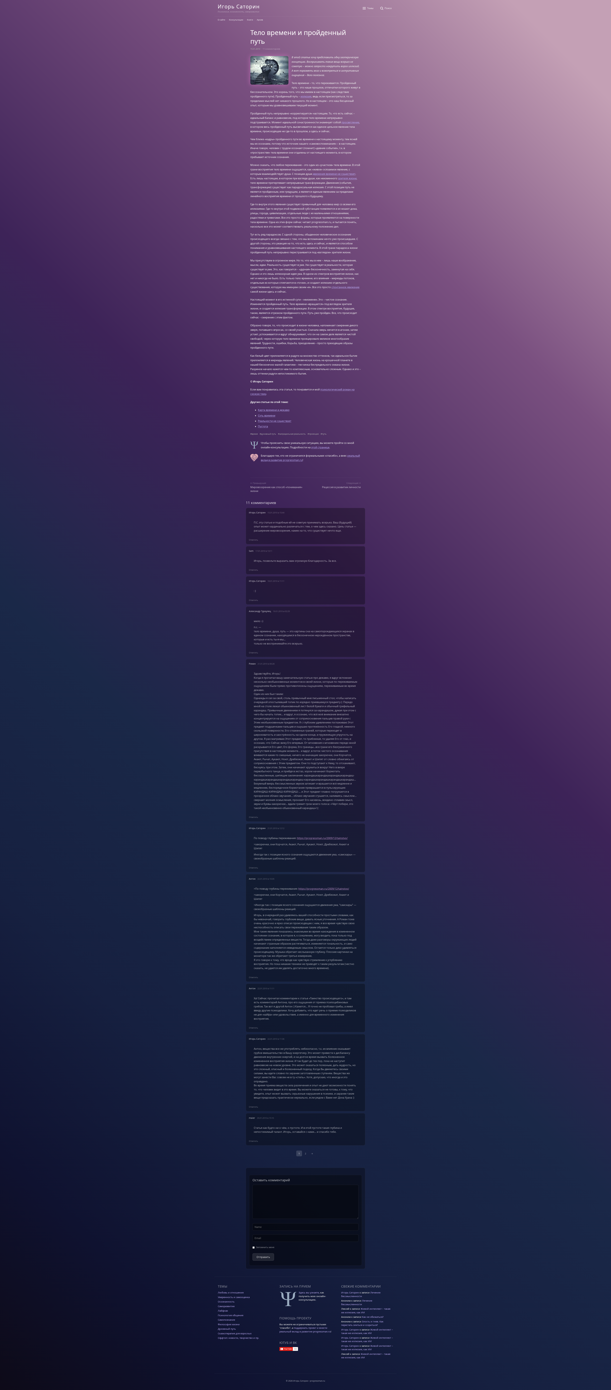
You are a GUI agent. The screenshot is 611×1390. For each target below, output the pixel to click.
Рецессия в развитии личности (341, 487)
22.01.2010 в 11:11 (265, 988)
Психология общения (230, 1315)
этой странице (320, 447)
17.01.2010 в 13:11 (263, 551)
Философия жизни (229, 1324)
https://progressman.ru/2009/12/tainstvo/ (322, 838)
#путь (324, 433)
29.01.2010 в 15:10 (265, 1118)
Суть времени (266, 415)
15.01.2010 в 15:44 (275, 512)
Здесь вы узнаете (309, 1292)
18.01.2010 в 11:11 (275, 581)
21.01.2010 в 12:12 (275, 828)
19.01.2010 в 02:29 (281, 611)
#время (254, 433)
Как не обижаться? (373, 1316)
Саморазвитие (226, 1306)
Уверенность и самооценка (234, 1297)
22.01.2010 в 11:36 (275, 1038)
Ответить (253, 539)
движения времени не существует (334, 174)
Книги (250, 19)
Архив (260, 19)
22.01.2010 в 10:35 (265, 878)
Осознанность (226, 1301)
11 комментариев (271, 48)
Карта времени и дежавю (273, 410)
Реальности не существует (274, 421)
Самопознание (226, 1319)
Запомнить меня (265, 1247)
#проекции (313, 433)
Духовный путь (227, 1328)
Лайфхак (223, 1310)
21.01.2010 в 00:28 (266, 663)
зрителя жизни (347, 178)
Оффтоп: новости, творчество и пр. (238, 1337)
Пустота (263, 426)
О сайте (221, 19)
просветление (350, 122)
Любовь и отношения (231, 1292)
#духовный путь (268, 433)
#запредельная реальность (292, 433)
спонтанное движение (345, 287)
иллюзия (306, 96)
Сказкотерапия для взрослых (235, 1333)
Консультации (236, 19)
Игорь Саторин (239, 6)
